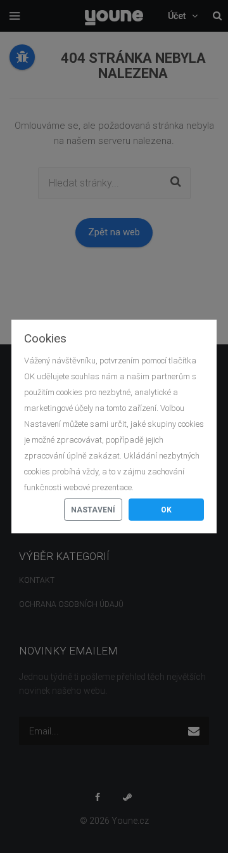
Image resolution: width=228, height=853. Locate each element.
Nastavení (93, 509)
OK (166, 509)
